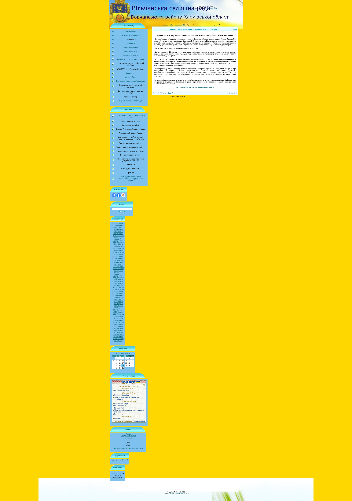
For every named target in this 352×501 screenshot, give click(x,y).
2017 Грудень (118, 271)
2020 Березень (118, 322)
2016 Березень (118, 242)
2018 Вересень (118, 287)
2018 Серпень (118, 285)
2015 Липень (118, 232)
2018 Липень (118, 283)
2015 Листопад (118, 236)
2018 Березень (118, 277)
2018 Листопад (118, 289)
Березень (178, 25)
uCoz (187, 493)
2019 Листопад (118, 314)
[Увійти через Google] (123, 195)
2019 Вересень (118, 310)
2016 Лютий (118, 240)
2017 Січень (118, 256)
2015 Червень (118, 229)
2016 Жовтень (118, 250)
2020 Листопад (118, 339)
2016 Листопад (118, 252)
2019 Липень (118, 306)
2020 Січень (118, 318)
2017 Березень (118, 260)
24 (123, 365)
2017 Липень (118, 264)
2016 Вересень (118, 248)
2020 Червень (118, 328)
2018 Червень (118, 281)
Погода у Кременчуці (121, 448)
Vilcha (169, 93)
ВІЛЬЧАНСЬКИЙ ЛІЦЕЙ (120, 460)
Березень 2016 (123, 354)
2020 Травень (118, 326)
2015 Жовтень (118, 234)
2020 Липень (118, 330)
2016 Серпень (118, 246)
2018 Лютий (118, 275)
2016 (171, 25)
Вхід (215, 8)
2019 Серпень (118, 308)
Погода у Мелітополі (136, 448)
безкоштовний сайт (176, 493)
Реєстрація (209, 8)
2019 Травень (118, 302)
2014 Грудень (118, 223)
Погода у (128, 435)
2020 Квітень (118, 324)
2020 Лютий (118, 320)
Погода (128, 434)
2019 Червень (118, 304)
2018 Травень (118, 279)
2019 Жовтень (118, 312)
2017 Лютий (118, 258)
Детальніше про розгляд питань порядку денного (195, 87)
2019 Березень (118, 297)
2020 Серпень (118, 332)
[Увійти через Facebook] (118, 195)
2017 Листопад (118, 269)
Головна (165, 25)
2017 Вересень (118, 267)
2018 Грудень (118, 291)
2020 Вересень (118, 334)
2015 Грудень (118, 238)
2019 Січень (118, 293)
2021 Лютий (118, 341)
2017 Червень (118, 262)
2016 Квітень (118, 244)
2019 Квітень (118, 299)
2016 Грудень (118, 254)
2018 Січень (118, 273)
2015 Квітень (118, 227)
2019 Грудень (118, 316)
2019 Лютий (118, 295)
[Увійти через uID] (114, 195)
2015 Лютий (118, 225)
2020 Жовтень (118, 337)
